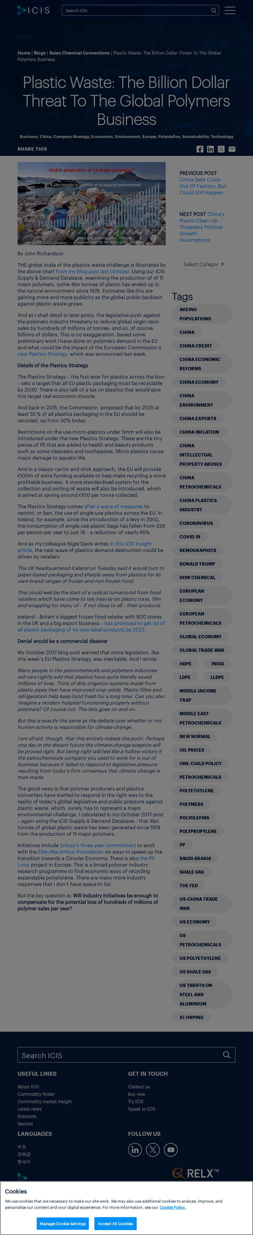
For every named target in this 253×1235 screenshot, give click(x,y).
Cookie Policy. (173, 1207)
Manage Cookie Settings (63, 1223)
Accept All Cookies (115, 1223)
